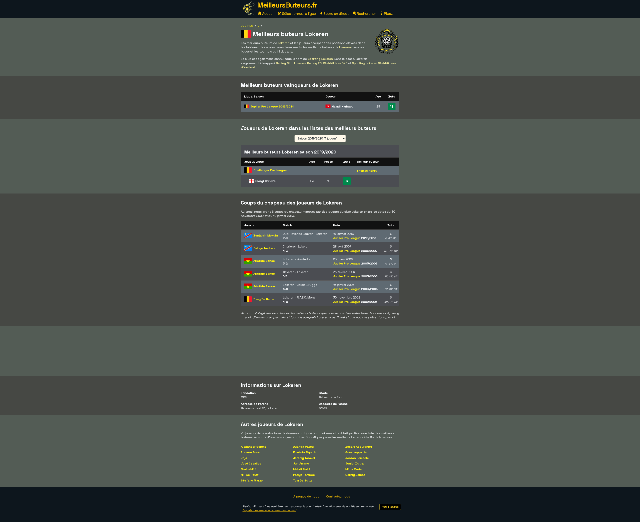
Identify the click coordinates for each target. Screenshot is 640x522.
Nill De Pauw (249, 475)
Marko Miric (249, 469)
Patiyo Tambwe (304, 475)
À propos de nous (306, 496)
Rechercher (366, 13)
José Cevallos (251, 463)
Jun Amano (301, 463)
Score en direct (336, 13)
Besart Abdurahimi (358, 446)
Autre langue (390, 506)
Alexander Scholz (253, 446)
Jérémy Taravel (304, 458)
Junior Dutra (354, 463)
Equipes (247, 26)
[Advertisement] (320, 351)
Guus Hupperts (356, 452)
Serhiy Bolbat (355, 475)
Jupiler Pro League (272, 106)
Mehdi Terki (301, 469)
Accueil (267, 13)
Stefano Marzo (252, 480)
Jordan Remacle (357, 458)
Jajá (244, 458)
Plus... (388, 13)
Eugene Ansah (251, 452)
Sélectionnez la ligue (298, 13)
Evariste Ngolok (304, 452)
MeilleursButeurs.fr (287, 5)
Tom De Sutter (303, 480)
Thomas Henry (366, 170)
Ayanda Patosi (303, 446)
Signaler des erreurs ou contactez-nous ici (269, 510)
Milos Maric (353, 469)
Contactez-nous (338, 496)
